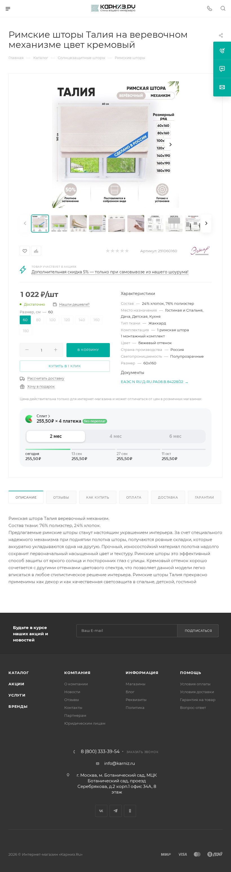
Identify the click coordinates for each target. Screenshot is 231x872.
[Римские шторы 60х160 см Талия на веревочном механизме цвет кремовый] (115, 144)
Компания (77, 672)
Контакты (73, 707)
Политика (135, 707)
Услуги (17, 695)
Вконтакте (101, 811)
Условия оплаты (195, 684)
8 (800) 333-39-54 (100, 751)
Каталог (18, 672)
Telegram (116, 811)
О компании (76, 684)
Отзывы (61, 497)
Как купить (97, 497)
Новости (72, 692)
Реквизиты (136, 699)
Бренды (18, 706)
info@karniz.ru (119, 763)
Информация (142, 672)
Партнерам (75, 715)
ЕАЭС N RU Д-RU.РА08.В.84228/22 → (154, 381)
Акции (16, 684)
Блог (130, 692)
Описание (25, 497)
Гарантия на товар (198, 699)
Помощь (190, 672)
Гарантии (204, 497)
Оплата (133, 497)
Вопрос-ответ (193, 707)
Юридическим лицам (84, 723)
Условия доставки (197, 692)
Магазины (135, 684)
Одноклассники (130, 811)
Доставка (168, 497)
